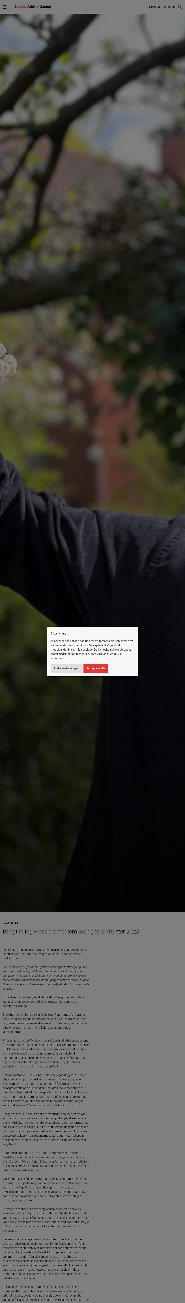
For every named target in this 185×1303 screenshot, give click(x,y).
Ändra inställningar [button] (66, 668)
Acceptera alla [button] (95, 668)
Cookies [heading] (58, 633)
